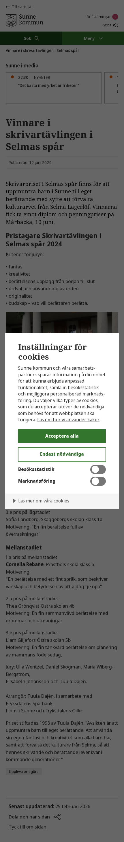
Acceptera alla (62, 436)
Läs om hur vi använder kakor (68, 419)
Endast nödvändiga (62, 454)
